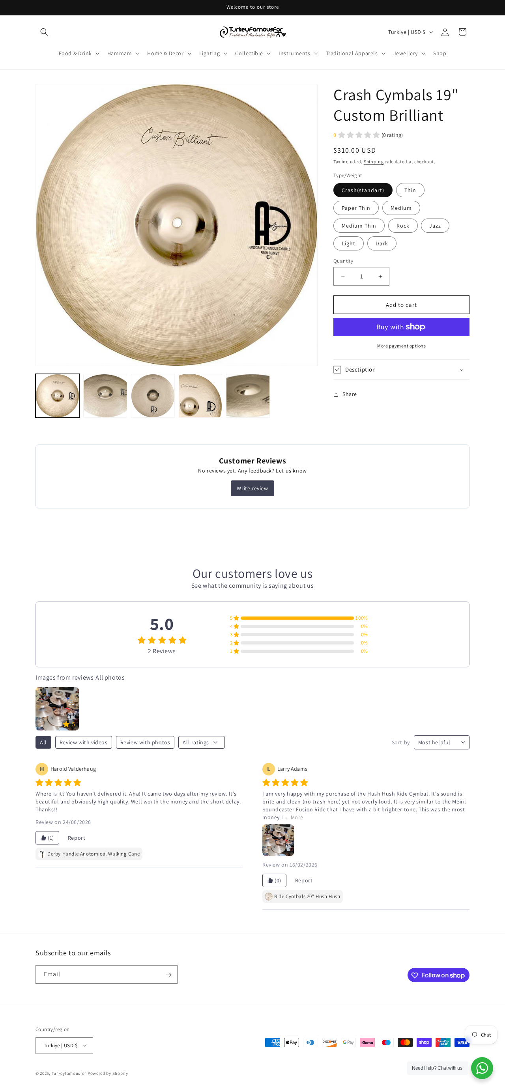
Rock (403, 225)
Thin (410, 190)
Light (348, 243)
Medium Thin (359, 225)
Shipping (374, 161)
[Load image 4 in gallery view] (201, 396)
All (43, 742)
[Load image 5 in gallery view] (248, 396)
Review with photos (145, 742)
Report (77, 837)
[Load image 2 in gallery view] (105, 396)
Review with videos (84, 742)
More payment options (401, 346)
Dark (382, 243)
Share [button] (349, 394)
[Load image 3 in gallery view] (153, 396)
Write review (252, 488)
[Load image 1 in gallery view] (57, 396)
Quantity (343, 261)
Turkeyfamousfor (69, 1073)
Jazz (435, 225)
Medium (401, 207)
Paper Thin (356, 207)
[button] (44, 32)
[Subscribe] (168, 975)
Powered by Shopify (108, 1073)
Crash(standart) (363, 190)
